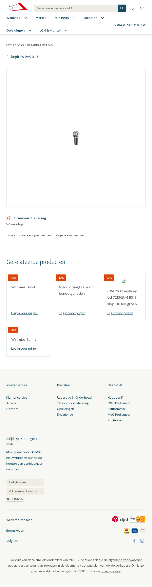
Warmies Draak (23, 287)
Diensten (90, 18)
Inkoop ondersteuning (73, 403)
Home (10, 44)
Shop (20, 44)
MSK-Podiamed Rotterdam (119, 417)
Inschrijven (15, 499)
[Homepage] (17, 8)
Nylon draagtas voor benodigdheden (76, 290)
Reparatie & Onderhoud (74, 397)
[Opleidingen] (29, 30)
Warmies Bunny (23, 339)
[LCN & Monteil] (66, 30)
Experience (65, 414)
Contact (119, 24)
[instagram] (142, 540)
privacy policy (111, 571)
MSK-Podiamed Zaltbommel (119, 406)
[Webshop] (25, 17)
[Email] (25, 491)
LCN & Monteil (50, 30)
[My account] (133, 8)
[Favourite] (141, 8)
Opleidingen (15, 30)
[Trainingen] (74, 17)
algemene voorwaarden (70, 235)
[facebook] (134, 540)
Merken (41, 18)
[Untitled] (25, 482)
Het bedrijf (115, 397)
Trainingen (61, 18)
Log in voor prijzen (24, 313)
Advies (11, 403)
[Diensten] (102, 17)
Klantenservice (136, 24)
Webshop (13, 18)
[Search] (76, 8)
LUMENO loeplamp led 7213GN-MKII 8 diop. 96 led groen (122, 297)
